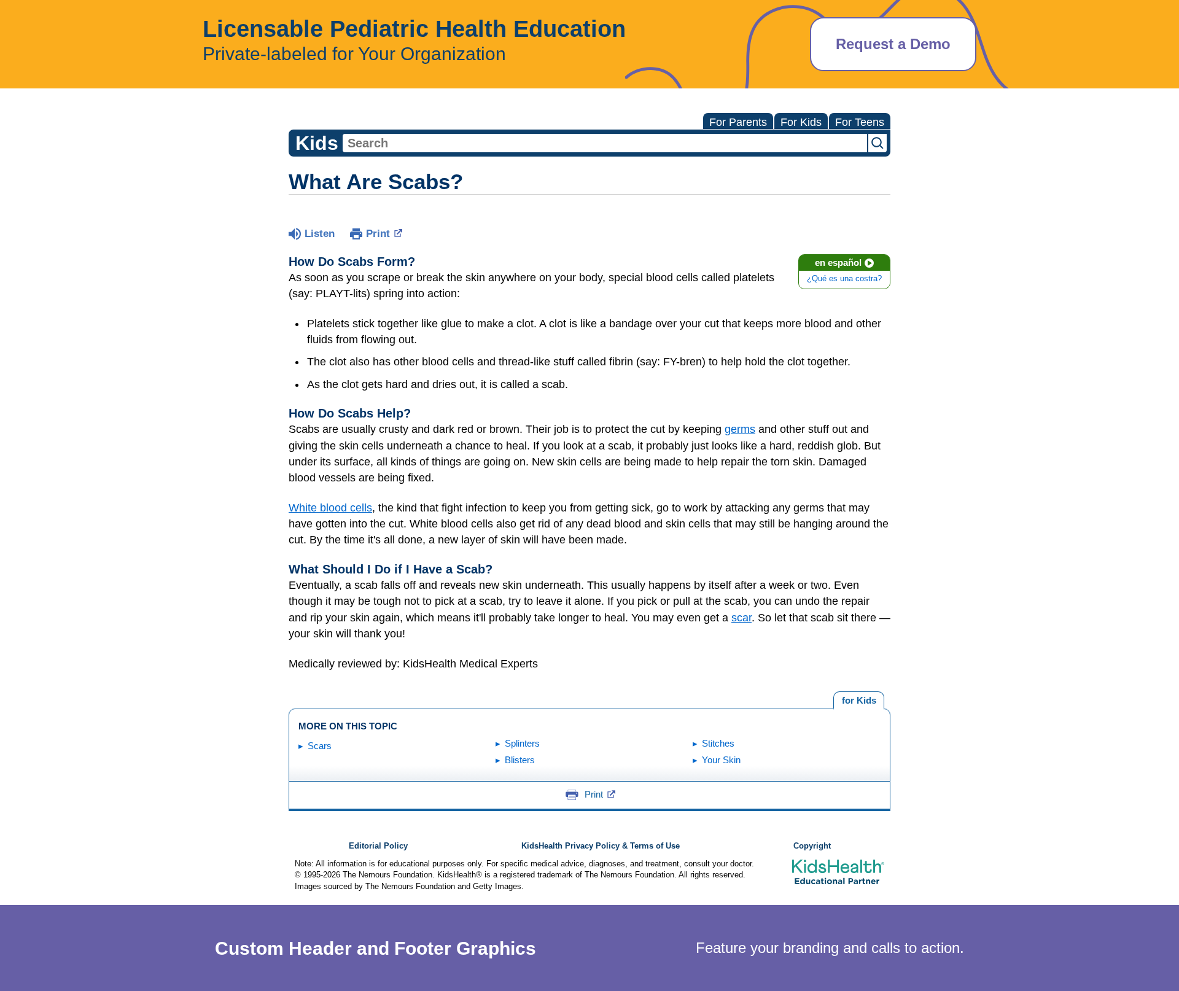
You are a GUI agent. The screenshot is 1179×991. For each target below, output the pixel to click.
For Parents (738, 122)
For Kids (801, 122)
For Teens (859, 122)
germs (740, 429)
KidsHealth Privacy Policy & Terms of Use (600, 846)
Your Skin (721, 760)
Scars (320, 745)
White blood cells (330, 508)
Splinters (522, 743)
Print (378, 233)
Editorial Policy (378, 846)
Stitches (718, 743)
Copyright (812, 846)
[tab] (858, 700)
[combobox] (605, 143)
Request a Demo (893, 44)
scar (741, 618)
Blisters (520, 760)
